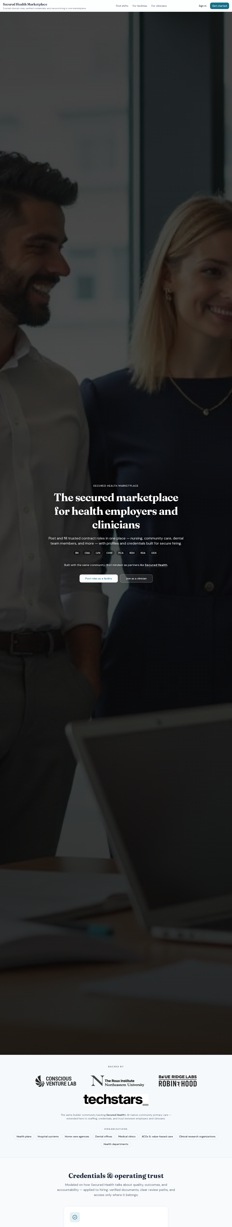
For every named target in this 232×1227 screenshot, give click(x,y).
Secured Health (156, 565)
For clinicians (159, 5)
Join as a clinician (136, 578)
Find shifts (122, 5)
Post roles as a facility (98, 578)
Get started (219, 5)
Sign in (202, 5)
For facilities (140, 5)
